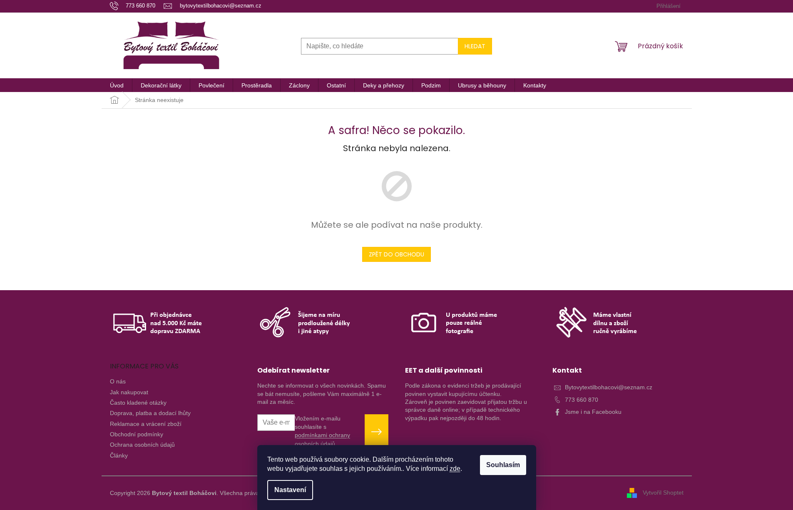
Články (119, 455)
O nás (118, 381)
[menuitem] (117, 85)
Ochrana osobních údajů (142, 444)
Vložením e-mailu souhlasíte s (322, 431)
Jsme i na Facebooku (593, 411)
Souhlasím (503, 464)
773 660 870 (581, 399)
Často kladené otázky (138, 402)
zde (455, 468)
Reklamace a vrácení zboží (145, 423)
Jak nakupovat (129, 392)
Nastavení (290, 489)
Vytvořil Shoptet (663, 492)
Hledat (475, 46)
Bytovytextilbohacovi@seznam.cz (608, 387)
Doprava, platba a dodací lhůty (150, 413)
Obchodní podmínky (136, 434)
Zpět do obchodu (396, 254)
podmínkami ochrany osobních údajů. (322, 439)
